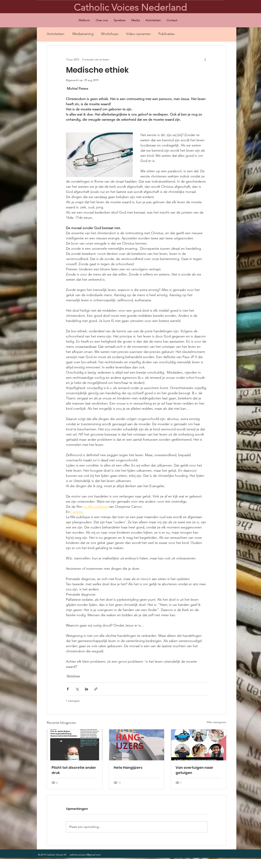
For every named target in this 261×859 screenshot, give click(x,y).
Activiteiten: (56, 34)
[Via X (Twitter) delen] (77, 689)
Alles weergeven (216, 722)
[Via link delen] (96, 689)
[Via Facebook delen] (68, 689)
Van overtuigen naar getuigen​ (194, 770)
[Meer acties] (205, 59)
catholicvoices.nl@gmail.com (85, 854)
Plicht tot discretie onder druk (74, 770)
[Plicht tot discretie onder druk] (74, 744)
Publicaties (166, 34)
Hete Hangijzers (128, 767)
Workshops (109, 34)
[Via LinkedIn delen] (86, 689)
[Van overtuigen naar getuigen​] (198, 744)
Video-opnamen (138, 34)
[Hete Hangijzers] (136, 744)
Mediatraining (82, 34)
